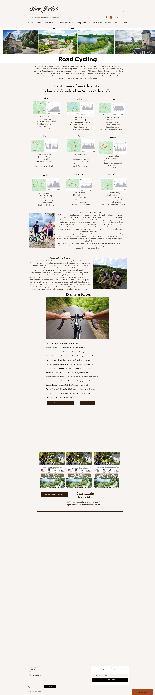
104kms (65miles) (113, 193)
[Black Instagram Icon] (106, 17)
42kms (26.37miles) (112, 118)
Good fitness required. (111, 125)
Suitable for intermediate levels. (112, 129)
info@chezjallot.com (34, 675)
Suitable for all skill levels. (79, 129)
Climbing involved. (112, 122)
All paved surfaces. (80, 127)
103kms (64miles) (79, 193)
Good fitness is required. (81, 161)
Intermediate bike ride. (44, 159)
